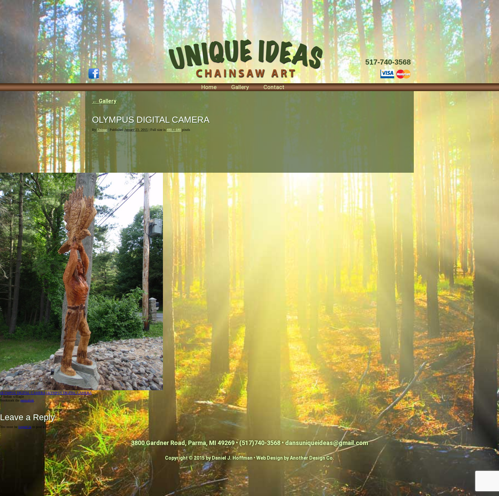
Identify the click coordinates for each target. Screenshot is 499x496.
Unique (102, 130)
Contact (273, 87)
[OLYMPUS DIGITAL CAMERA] (81, 389)
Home (209, 87)
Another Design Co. (312, 458)
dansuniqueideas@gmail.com (326, 442)
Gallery (240, 87)
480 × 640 (174, 130)
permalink (27, 400)
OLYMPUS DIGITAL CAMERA (22, 393)
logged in (24, 427)
